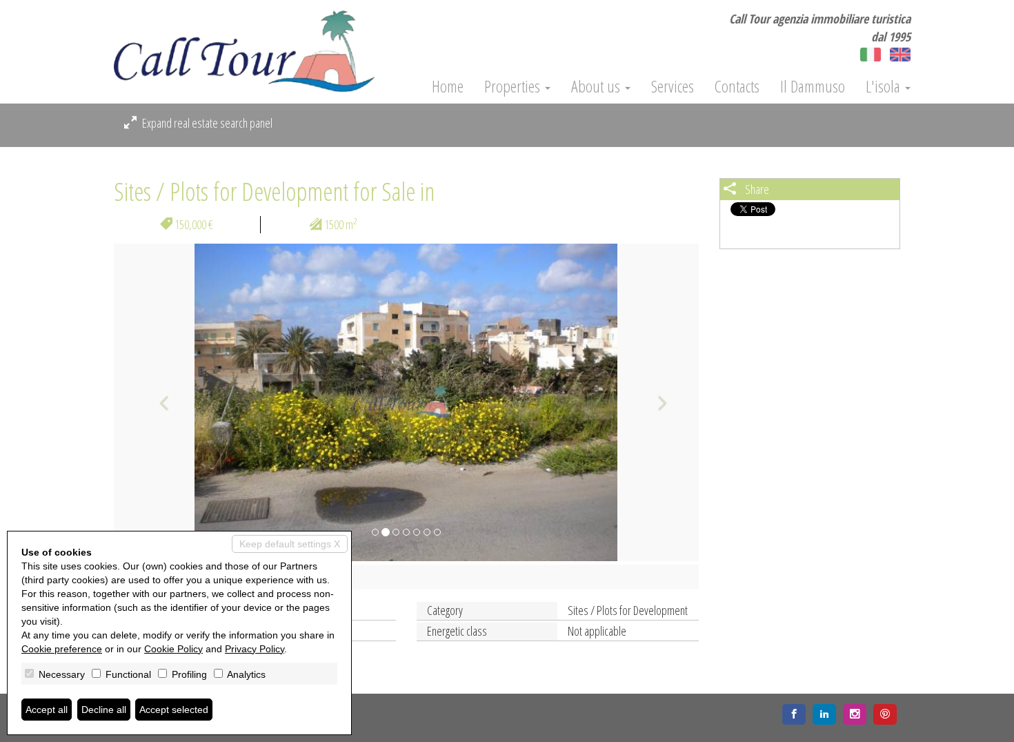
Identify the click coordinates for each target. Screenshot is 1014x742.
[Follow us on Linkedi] (824, 714)
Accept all (47, 709)
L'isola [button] (885, 86)
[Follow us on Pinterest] (885, 714)
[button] (157, 402)
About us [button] (597, 86)
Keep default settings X (289, 543)
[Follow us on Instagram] (854, 714)
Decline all (103, 709)
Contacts (737, 86)
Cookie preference (61, 648)
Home (448, 86)
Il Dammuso (812, 86)
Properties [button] (514, 86)
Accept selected (173, 709)
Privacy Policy (254, 648)
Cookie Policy (173, 648)
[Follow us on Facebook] (794, 714)
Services (672, 86)
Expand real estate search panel (206, 123)
